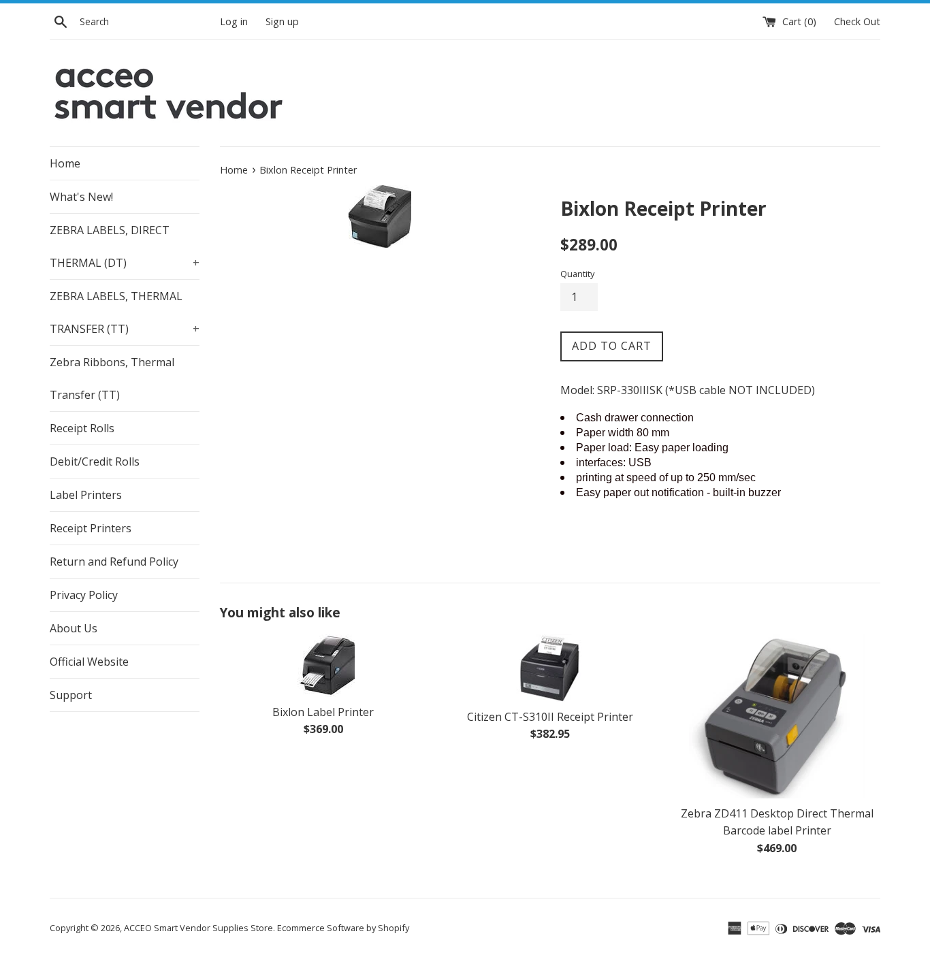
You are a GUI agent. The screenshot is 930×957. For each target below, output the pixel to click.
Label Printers (86, 494)
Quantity (577, 273)
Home (65, 163)
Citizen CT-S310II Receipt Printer (550, 716)
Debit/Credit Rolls (95, 461)
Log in (234, 21)
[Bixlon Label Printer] (323, 665)
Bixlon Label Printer (323, 711)
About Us (73, 628)
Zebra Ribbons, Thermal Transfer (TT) (112, 378)
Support (71, 694)
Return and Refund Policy (114, 561)
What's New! (81, 196)
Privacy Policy (84, 594)
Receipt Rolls (82, 428)
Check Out (857, 21)
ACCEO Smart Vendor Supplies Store (198, 928)
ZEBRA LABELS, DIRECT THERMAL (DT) (124, 246)
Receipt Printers (90, 528)
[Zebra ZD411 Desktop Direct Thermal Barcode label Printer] (777, 716)
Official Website (89, 661)
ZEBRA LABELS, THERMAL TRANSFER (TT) (124, 312)
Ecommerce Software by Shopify (343, 928)
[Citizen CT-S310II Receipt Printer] (550, 668)
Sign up (282, 21)
